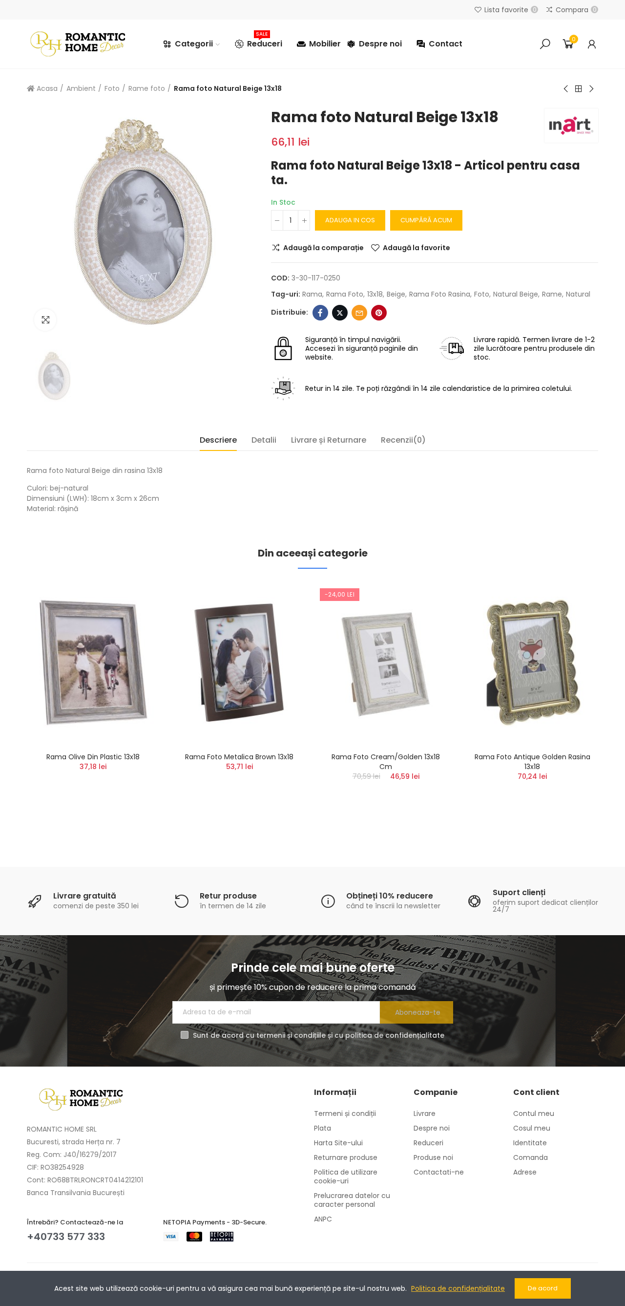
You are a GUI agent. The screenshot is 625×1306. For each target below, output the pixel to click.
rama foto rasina (439, 294)
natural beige (515, 294)
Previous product (566, 89)
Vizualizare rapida (134, 637)
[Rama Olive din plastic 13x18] (93, 663)
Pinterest (379, 313)
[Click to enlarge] (45, 320)
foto (481, 294)
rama (312, 294)
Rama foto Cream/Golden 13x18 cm (386, 761)
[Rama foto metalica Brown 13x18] (239, 663)
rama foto (344, 294)
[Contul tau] (591, 44)
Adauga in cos (350, 220)
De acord (543, 1288)
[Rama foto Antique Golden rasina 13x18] (532, 663)
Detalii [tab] (263, 440)
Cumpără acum (426, 220)
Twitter (340, 313)
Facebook (320, 313)
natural (578, 294)
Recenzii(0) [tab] (403, 440)
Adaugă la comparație (323, 248)
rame (552, 294)
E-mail (359, 313)
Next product (590, 89)
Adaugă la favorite (416, 248)
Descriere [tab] (218, 440)
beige (396, 294)
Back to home (578, 89)
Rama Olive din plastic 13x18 (93, 757)
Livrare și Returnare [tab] (328, 440)
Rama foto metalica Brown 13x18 (239, 757)
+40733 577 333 (66, 1236)
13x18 (375, 294)
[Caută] (545, 44)
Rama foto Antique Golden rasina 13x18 (532, 761)
